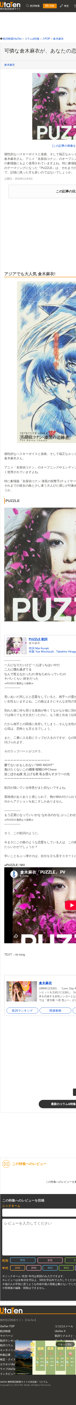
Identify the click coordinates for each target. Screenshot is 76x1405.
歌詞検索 (34, 5)
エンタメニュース (10, 1349)
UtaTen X (60, 1331)
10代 (17, 1267)
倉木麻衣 (9, 64)
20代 (33, 1267)
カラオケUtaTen (9, 1364)
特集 (51, 5)
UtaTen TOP (7, 1326)
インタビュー (8, 1373)
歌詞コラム (6, 1345)
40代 (66, 1267)
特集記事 (5, 1354)
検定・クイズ (8, 1359)
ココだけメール (64, 1326)
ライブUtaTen (8, 1368)
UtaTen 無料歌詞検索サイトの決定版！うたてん (24, 1382)
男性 (22, 1260)
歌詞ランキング (22, 1010)
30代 (50, 1267)
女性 (50, 1260)
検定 (66, 5)
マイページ (6, 1335)
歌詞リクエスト (64, 1335)
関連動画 (55, 1010)
